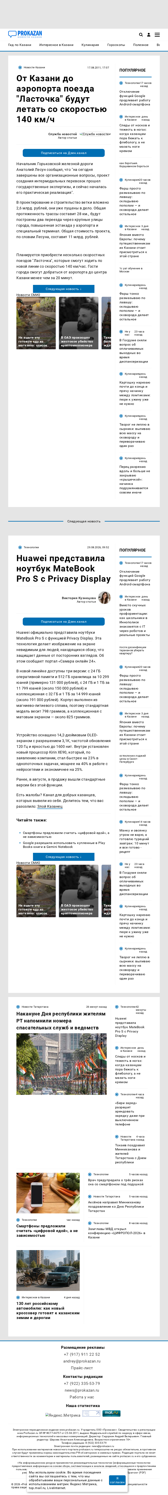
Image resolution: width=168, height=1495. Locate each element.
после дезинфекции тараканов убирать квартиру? (132, 650)
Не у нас (127, 333)
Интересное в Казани (133, 118)
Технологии (132, 83)
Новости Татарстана (35, 1006)
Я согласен (117, 1480)
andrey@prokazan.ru (81, 1361)
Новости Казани (34, 67)
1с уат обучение (129, 268)
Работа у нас (82, 1397)
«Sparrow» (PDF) (136, 1472)
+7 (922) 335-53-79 (82, 1383)
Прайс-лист (82, 1368)
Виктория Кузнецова (79, 598)
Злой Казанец (49, 806)
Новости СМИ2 (28, 295)
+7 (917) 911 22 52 (82, 1354)
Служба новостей (62, 134)
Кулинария (132, 179)
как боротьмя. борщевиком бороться (134, 165)
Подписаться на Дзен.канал (63, 153)
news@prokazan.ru (82, 1390)
